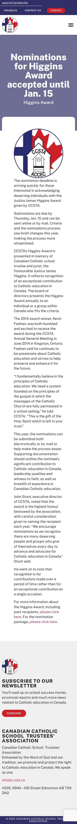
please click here (43, 622)
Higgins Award (38, 102)
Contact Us (33, 10)
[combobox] (21, 3)
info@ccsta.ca (13, 780)
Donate (56, 10)
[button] (71, 25)
